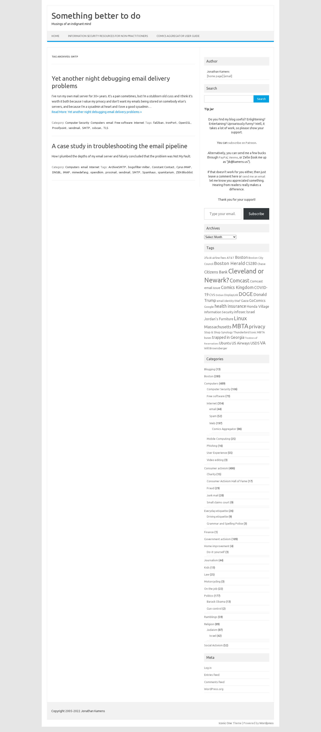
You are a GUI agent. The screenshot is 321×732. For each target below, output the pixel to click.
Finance (209, 532)
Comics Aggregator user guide (178, 36)
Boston (241, 257)
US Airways (241, 343)
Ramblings (210, 616)
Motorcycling (212, 581)
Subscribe (256, 214)
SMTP (86, 127)
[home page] (215, 76)
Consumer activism (216, 468)
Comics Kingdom (237, 287)
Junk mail (212, 495)
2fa (206, 257)
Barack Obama (216, 601)
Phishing (212, 445)
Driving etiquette (217, 516)
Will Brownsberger (215, 348)
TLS (105, 127)
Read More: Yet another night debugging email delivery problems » (97, 112)
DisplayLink (231, 294)
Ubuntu (225, 343)
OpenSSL (184, 122)
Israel (250, 312)
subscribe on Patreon (242, 142)
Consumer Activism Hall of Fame (227, 481)
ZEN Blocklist (184, 172)
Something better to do (96, 15)
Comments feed (214, 681)
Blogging (209, 369)
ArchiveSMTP (117, 167)
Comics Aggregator (224, 428)
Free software (124, 122)
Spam (213, 415)
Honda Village (258, 306)
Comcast (239, 280)
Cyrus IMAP (183, 167)
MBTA (240, 326)
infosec (240, 312)
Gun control (214, 608)
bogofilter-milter (139, 167)
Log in (208, 667)
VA (263, 343)
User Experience (217, 452)
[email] (228, 76)
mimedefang (80, 172)
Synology (227, 332)
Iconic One (225, 723)
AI (210, 257)
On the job (210, 588)
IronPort (171, 122)
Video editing (215, 459)
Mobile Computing (218, 438)
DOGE (246, 294)
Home (55, 36)
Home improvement (217, 546)
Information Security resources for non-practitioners (108, 36)
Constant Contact (163, 167)
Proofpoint (59, 127)
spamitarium (166, 172)
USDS (254, 343)
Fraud (210, 488)
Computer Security (77, 122)
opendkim (96, 172)
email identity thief (228, 300)
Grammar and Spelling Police (225, 523)
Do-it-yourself (216, 551)
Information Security (218, 312)
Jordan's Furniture (218, 319)
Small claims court (218, 502)
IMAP (66, 172)
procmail (111, 172)
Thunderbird (241, 332)
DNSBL (56, 172)
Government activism (217, 539)
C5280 (251, 263)
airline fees (219, 257)
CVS (212, 295)
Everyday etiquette (216, 510)
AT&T (230, 257)
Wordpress (266, 723)
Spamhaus (149, 172)
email (109, 122)
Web (212, 423)
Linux (240, 318)
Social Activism (213, 645)
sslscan (96, 127)
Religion (209, 624)
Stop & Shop (212, 332)
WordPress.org (213, 688)
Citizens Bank (216, 272)
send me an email (253, 176)
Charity (211, 474)
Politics (208, 595)
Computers (98, 122)
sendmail (74, 127)
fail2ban (158, 122)
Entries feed (211, 674)
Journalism (211, 560)
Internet (139, 122)
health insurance (230, 306)
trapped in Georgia (228, 337)
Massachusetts (217, 327)
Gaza (245, 301)
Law (206, 574)
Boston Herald (229, 263)
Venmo (233, 157)
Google (209, 306)
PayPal (223, 157)
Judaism (212, 629)
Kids (207, 567)
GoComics (257, 301)
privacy (257, 326)
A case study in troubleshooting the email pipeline (119, 146)
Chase (261, 264)
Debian (220, 295)
